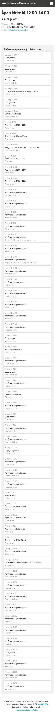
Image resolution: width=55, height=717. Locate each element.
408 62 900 (43, 704)
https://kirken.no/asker (18, 30)
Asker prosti (9, 19)
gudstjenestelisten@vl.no (27, 710)
